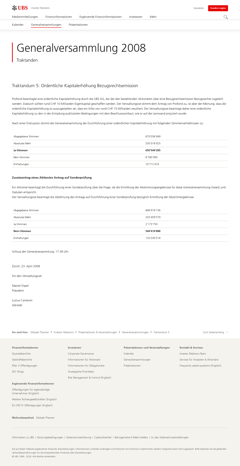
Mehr (153, 17)
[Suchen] (226, 17)
